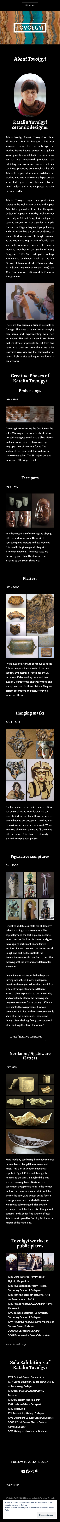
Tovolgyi (30, 27)
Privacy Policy (12, 1484)
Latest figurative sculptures (26, 1036)
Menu (31, 5)
